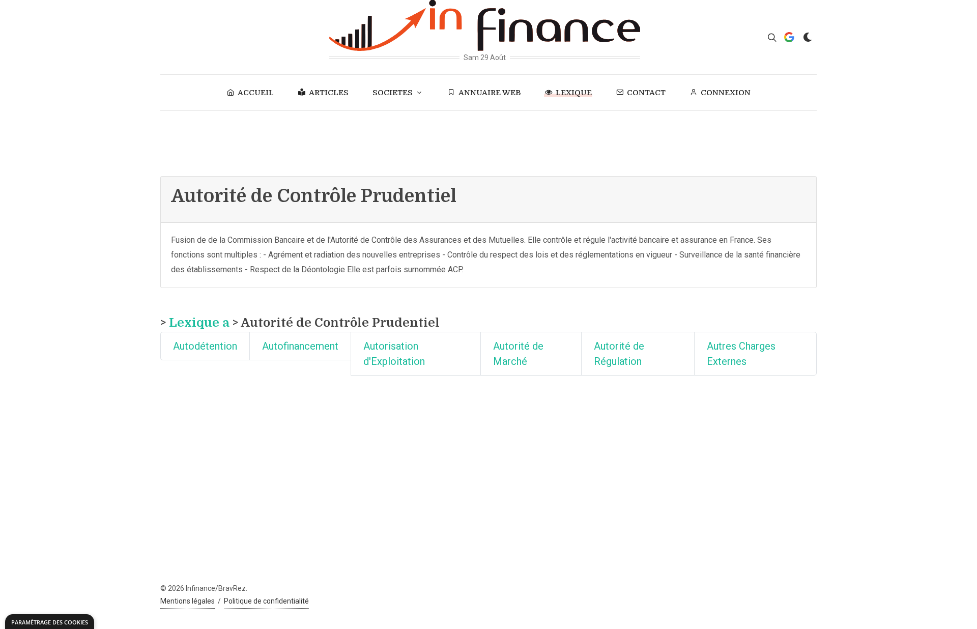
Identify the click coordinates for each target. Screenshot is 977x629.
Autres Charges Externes (741, 353)
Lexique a (199, 323)
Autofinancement (300, 346)
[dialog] (49, 621)
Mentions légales (187, 601)
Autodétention (205, 346)
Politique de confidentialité (266, 601)
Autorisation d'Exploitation (394, 353)
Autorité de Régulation (619, 353)
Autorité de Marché (518, 353)
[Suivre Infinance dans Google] (789, 37)
